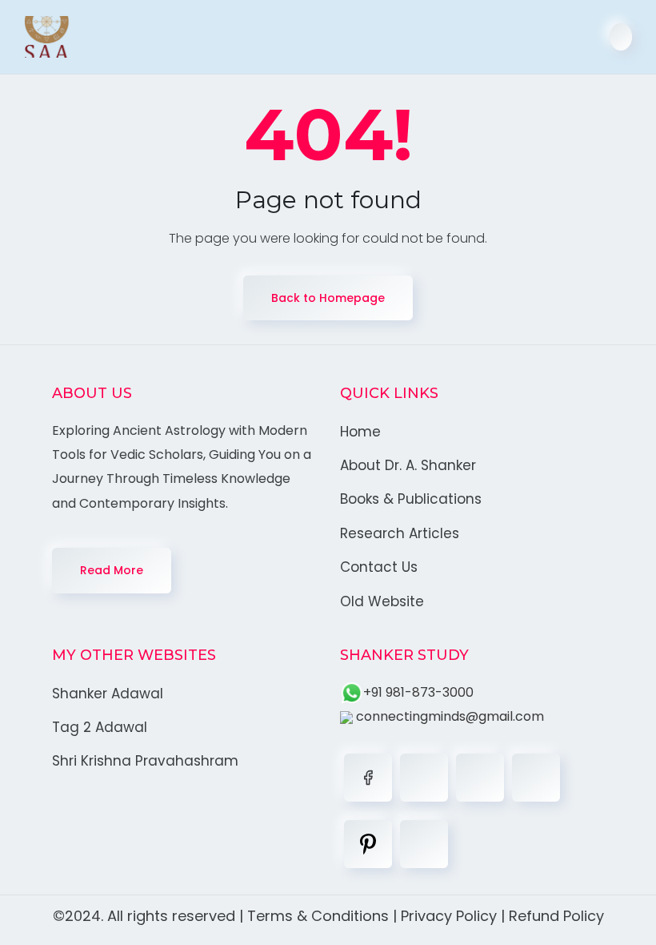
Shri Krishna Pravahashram (145, 760)
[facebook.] (368, 778)
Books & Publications (411, 499)
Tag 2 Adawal (99, 727)
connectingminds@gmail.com (448, 716)
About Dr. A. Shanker (408, 465)
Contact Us (379, 567)
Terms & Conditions (318, 916)
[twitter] (424, 778)
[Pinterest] (368, 844)
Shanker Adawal (107, 693)
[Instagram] (536, 778)
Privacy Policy (449, 916)
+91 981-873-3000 (418, 692)
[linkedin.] (480, 778)
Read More (111, 570)
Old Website (382, 601)
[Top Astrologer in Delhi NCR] (47, 37)
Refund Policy (556, 916)
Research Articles (399, 533)
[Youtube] (424, 844)
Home (360, 431)
